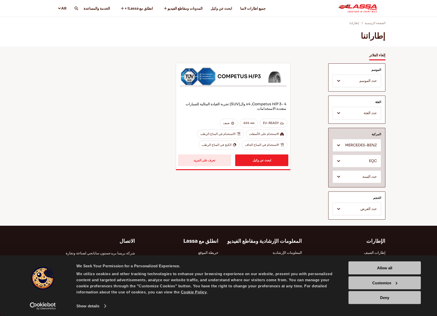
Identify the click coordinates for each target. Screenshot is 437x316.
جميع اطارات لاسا (253, 8)
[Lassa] (357, 8)
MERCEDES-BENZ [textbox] (361, 145)
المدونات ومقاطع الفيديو (185, 8)
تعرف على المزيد (204, 160)
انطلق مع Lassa (201, 241)
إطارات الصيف (374, 252)
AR (64, 8)
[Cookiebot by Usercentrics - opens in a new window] (43, 306)
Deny (384, 297)
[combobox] (357, 81)
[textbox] (357, 81)
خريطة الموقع (208, 252)
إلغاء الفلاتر (377, 55)
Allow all (384, 268)
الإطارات (375, 241)
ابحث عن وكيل (221, 8)
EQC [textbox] (373, 161)
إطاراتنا (354, 23)
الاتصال (127, 241)
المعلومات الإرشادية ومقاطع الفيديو (264, 241)
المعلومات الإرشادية (287, 252)
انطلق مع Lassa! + (139, 8)
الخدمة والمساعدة (97, 8)
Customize (381, 282)
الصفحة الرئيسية (375, 23)
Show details (87, 306)
